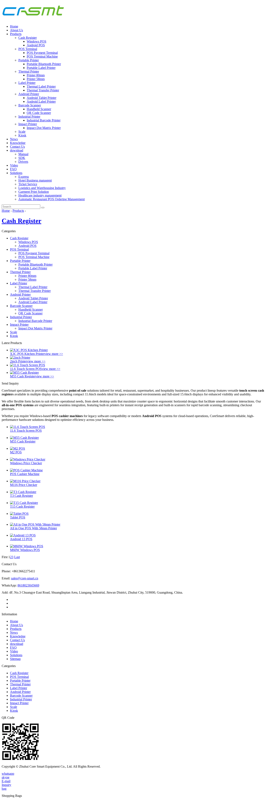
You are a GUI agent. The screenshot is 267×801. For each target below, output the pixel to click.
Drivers (23, 161)
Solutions (16, 173)
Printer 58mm (36, 79)
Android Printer (28, 94)
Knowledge (17, 143)
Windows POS (36, 41)
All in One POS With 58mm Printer (33, 528)
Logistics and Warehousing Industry (42, 188)
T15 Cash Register (22, 506)
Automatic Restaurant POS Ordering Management (51, 199)
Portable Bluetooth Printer (44, 64)
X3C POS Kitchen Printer (27, 354)
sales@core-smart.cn (24, 578)
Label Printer (26, 83)
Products (15, 34)
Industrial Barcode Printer (43, 120)
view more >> (53, 354)
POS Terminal (27, 49)
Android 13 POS (21, 539)
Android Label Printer (41, 101)
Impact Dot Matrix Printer (44, 128)
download (16, 150)
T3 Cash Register (21, 495)
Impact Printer (27, 124)
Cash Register (27, 37)
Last (17, 557)
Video (14, 165)
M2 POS (16, 452)
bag (4, 788)
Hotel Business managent (35, 180)
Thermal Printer (28, 71)
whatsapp (8, 773)
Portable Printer (28, 60)
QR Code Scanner (39, 113)
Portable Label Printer (41, 67)
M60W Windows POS (25, 550)
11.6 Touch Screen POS (26, 369)
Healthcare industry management (40, 195)
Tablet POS (17, 517)
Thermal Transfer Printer (43, 90)
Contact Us (17, 146)
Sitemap (15, 659)
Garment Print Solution (33, 191)
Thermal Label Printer (41, 86)
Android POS (36, 45)
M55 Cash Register (22, 376)
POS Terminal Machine (42, 56)
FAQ (13, 169)
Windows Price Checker (26, 463)
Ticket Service (27, 184)
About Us (16, 30)
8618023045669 (28, 585)
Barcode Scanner (29, 105)
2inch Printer (18, 361)
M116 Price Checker (23, 485)
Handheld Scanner (39, 109)
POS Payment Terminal (42, 52)
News (14, 139)
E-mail (6, 781)
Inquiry (6, 785)
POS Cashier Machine (24, 474)
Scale (21, 131)
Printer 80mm (36, 75)
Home (14, 26)
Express (23, 176)
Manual (23, 154)
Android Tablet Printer (41, 98)
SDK (21, 158)
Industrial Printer (29, 116)
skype (5, 777)
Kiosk (22, 135)
